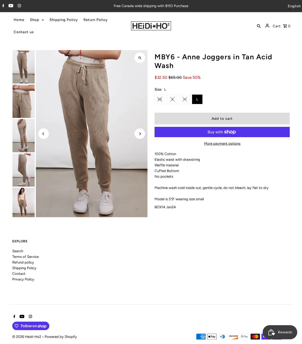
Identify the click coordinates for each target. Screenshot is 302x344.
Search (17, 251)
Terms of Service (25, 257)
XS (160, 99)
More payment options (222, 143)
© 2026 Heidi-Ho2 (27, 337)
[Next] (139, 133)
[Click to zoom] (139, 57)
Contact (18, 274)
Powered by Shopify (61, 337)
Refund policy (23, 262)
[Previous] (43, 133)
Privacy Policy (23, 279)
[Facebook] (2, 6)
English (294, 6)
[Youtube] (10, 6)
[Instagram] (19, 6)
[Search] (259, 26)
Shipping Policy (24, 268)
